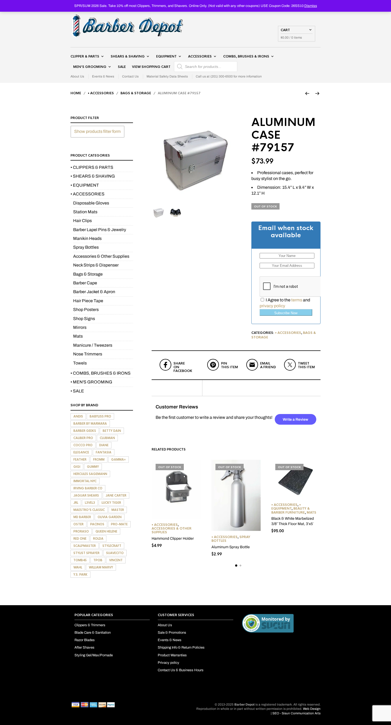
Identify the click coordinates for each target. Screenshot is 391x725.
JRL (75, 503)
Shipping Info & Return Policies (181, 647)
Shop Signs (84, 318)
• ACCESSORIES (101, 93)
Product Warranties (172, 655)
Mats (311, 512)
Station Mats (85, 212)
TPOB (97, 560)
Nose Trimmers (87, 354)
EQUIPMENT (166, 56)
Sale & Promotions (172, 632)
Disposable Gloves (91, 203)
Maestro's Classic (89, 510)
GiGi (76, 467)
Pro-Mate (119, 524)
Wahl (77, 567)
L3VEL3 (90, 503)
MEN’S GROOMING (89, 67)
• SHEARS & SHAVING (92, 176)
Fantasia (103, 452)
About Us (77, 76)
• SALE (77, 391)
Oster (78, 524)
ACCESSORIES (200, 56)
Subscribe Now (285, 313)
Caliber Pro (83, 438)
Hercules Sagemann (90, 474)
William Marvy (101, 567)
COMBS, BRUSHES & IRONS (246, 56)
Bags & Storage (135, 93)
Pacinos (97, 524)
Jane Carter (116, 495)
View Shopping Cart (151, 67)
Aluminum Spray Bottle (230, 547)
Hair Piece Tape (88, 300)
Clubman (107, 438)
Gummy (93, 467)
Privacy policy (168, 663)
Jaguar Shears (86, 495)
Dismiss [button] (310, 6)
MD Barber (82, 517)
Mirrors (79, 327)
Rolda (98, 538)
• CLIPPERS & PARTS (91, 167)
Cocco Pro (83, 445)
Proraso (81, 531)
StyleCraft (111, 546)
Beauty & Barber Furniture (290, 510)
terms (296, 300)
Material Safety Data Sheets (167, 76)
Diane (104, 445)
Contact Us (130, 76)
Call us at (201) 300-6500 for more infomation (229, 76)
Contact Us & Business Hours (180, 670)
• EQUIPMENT (286, 507)
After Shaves (84, 647)
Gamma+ (118, 459)
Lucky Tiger (111, 503)
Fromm (99, 459)
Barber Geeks (84, 431)
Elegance (81, 452)
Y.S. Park (80, 574)
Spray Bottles (86, 247)
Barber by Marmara (90, 423)
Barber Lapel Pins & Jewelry (99, 229)
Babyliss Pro (100, 416)
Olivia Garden (110, 517)
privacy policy (272, 306)
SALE (122, 67)
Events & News (103, 76)
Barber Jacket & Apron (94, 291)
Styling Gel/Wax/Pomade (93, 655)
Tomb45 (80, 560)
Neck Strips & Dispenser (96, 265)
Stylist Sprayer (86, 553)
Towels (80, 363)
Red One (79, 538)
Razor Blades (84, 640)
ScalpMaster (84, 546)
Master (117, 510)
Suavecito (115, 553)
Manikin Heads (87, 238)
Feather (79, 459)
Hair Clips (82, 220)
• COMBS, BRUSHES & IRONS (100, 373)
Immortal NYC (85, 481)
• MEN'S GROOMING (91, 382)
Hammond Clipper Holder (173, 538)
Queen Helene (106, 531)
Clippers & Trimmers (89, 625)
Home (75, 93)
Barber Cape (85, 283)
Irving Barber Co (87, 488)
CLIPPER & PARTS (84, 56)
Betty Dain (112, 431)
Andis (78, 416)
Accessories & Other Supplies (172, 530)
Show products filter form (97, 131)
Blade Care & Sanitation (92, 632)
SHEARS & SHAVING (128, 56)
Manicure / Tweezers (92, 345)
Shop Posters (86, 309)
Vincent (116, 560)
